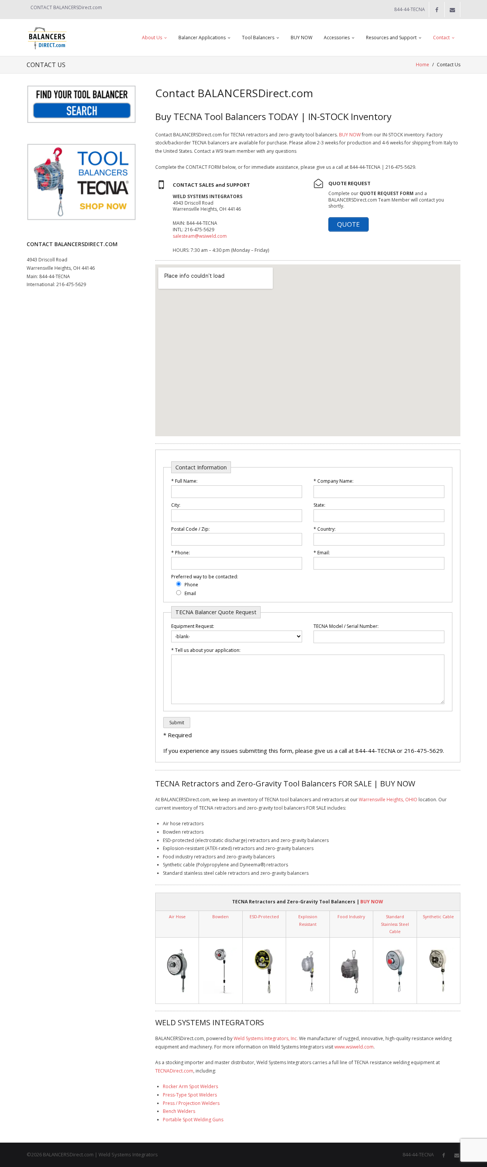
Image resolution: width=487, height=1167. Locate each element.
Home (422, 64)
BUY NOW (350, 134)
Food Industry (351, 916)
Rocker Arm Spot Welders (190, 1086)
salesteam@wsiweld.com (200, 236)
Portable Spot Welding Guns (193, 1119)
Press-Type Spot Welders (190, 1095)
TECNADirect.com (174, 1071)
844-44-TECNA (54, 276)
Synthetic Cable (438, 916)
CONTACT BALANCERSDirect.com (66, 7)
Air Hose (177, 916)
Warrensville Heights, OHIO (388, 799)
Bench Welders (179, 1111)
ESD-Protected (264, 916)
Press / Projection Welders (191, 1103)
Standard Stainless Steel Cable (395, 924)
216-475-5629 (71, 284)
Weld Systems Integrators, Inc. (266, 1038)
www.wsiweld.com (354, 1047)
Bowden (220, 916)
